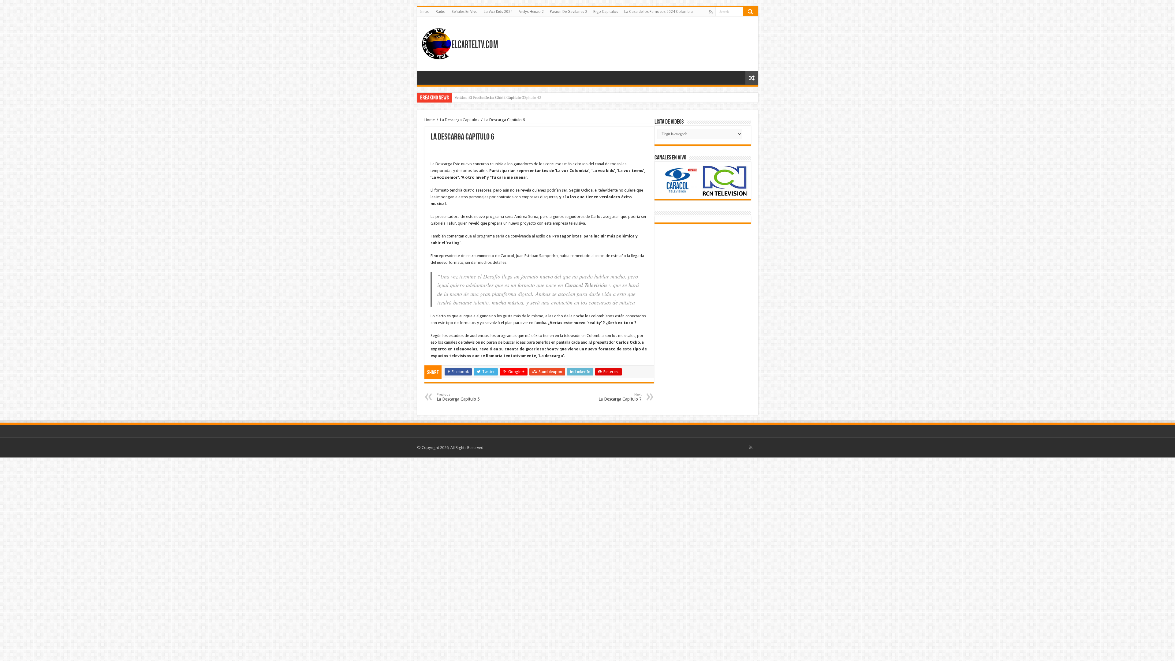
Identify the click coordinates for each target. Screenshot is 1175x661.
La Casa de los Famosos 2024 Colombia (658, 11)
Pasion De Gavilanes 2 (568, 11)
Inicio (425, 11)
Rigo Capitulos (605, 11)
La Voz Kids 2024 (498, 11)
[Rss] (711, 12)
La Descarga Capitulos (459, 120)
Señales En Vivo (465, 11)
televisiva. (577, 223)
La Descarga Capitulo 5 (458, 397)
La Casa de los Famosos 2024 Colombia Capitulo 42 (497, 97)
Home (429, 120)
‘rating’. (454, 243)
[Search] (750, 11)
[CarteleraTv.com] (460, 42)
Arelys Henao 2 (531, 11)
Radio (441, 11)
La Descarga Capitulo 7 (620, 397)
